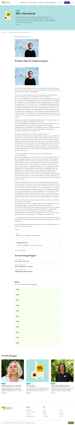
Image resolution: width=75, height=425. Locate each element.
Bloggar (5, 32)
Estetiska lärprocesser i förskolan (11, 386)
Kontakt (61, 411)
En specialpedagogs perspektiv (60, 386)
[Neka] (73, 422)
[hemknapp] (1, 32)
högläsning (19, 235)
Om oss (61, 409)
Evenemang (45, 416)
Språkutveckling (36, 235)
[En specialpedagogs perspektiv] (62, 370)
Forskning (41, 2)
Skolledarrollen (27, 235)
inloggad (26, 245)
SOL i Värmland (25, 13)
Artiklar (44, 409)
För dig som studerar (32, 2)
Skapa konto (22, 250)
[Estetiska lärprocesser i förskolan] (12, 370)
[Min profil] (62, 2)
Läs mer (3, 393)
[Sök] (58, 2)
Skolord (67, 2)
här (20, 221)
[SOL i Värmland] (37, 370)
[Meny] (72, 2)
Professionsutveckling (49, 2)
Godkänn (71, 422)
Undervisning (23, 2)
